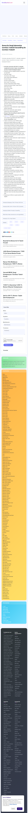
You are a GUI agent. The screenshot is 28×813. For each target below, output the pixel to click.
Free (3, 455)
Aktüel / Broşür (18, 704)
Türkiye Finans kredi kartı (8, 576)
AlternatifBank (18, 642)
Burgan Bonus (6, 422)
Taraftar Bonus (6, 556)
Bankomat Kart (6, 405)
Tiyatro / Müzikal (18, 764)
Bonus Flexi (5, 413)
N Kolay (16, 669)
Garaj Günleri (17, 721)
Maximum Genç (6, 495)
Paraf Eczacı (5, 521)
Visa (16, 690)
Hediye (16, 723)
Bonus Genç (5, 415)
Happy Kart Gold (6, 462)
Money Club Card (6, 617)
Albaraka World (6, 380)
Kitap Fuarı (17, 733)
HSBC (16, 659)
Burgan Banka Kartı (7, 421)
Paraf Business (6, 520)
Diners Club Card (6, 438)
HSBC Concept (6, 469)
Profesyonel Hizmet (8, 780)
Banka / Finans (7, 716)
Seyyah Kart (5, 548)
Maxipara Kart (5, 499)
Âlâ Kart (4, 379)
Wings (4, 587)
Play (3, 534)
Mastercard (17, 667)
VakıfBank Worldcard (7, 585)
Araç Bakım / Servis (8, 708)
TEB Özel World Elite (7, 563)
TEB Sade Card (6, 567)
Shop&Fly (5, 549)
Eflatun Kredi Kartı (6, 444)
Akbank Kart (5, 377)
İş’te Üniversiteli (6, 484)
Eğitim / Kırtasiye (7, 729)
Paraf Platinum (6, 526)
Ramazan (17, 748)
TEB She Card (5, 568)
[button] (4, 232)
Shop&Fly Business (7, 551)
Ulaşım (5, 794)
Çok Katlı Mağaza (7, 721)
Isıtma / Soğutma (7, 745)
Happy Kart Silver (6, 465)
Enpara (16, 649)
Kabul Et (19, 808)
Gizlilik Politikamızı (13, 804)
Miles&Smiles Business (7, 506)
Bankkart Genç (6, 404)
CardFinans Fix (6, 426)
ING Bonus (5, 477)
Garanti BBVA (17, 653)
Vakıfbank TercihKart (7, 584)
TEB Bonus (5, 559)
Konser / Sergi (18, 735)
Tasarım (5, 790)
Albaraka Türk (18, 640)
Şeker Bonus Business (7, 554)
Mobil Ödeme (17, 739)
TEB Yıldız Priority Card (7, 571)
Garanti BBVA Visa (6, 457)
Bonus (9, 36)
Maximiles (5, 487)
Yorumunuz (5, 328)
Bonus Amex (5, 407)
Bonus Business (6, 408)
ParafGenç (5, 527)
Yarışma (16, 767)
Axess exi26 (5, 391)
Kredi (16, 737)
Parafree (4, 532)
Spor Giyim (6, 786)
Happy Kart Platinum (7, 463)
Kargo (5, 752)
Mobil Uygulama (7, 767)
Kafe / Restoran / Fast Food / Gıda (8, 750)
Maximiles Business (7, 488)
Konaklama (6, 754)
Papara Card (5, 516)
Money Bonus (5, 507)
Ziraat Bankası (18, 693)
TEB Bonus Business (7, 560)
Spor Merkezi (6, 788)
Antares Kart (5, 607)
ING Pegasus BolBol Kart (8, 480)
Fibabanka (17, 651)
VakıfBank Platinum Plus (8, 582)
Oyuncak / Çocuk (7, 778)
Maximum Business (6, 491)
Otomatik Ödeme (18, 742)
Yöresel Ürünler (18, 771)
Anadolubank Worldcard (8, 388)
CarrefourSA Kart (6, 612)
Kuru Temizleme (7, 762)
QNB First (5, 540)
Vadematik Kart (6, 579)
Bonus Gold (5, 416)
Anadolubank (17, 644)
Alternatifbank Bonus (7, 382)
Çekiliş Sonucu (18, 716)
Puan (16, 746)
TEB (15, 678)
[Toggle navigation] (24, 2)
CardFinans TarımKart (7, 429)
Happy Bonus (5, 458)
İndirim (16, 727)
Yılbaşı (16, 769)
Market (5, 765)
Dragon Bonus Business (8, 441)
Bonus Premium (6, 419)
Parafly (4, 529)
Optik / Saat (6, 774)
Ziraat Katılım (17, 695)
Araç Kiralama (6, 710)
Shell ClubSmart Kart (7, 621)
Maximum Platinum (6, 498)
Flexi (3, 454)
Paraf (13, 36)
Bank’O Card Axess (7, 397)
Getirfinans (17, 655)
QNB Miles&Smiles (6, 542)
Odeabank (17, 671)
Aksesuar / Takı (7, 706)
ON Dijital (17, 673)
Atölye (16, 710)
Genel (5, 740)
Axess (16, 36)
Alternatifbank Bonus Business (9, 383)
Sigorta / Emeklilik (7, 784)
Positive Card (5, 620)
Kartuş (4, 614)
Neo (3, 510)
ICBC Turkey (17, 661)
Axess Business (6, 390)
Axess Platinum (6, 396)
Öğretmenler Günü (18, 744)
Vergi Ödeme (17, 765)
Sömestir (16, 756)
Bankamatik (5, 399)
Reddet (13, 808)
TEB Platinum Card (6, 565)
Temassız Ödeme (18, 762)
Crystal (4, 432)
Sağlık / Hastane (7, 782)
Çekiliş (16, 714)
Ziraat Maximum (6, 598)
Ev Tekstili (6, 738)
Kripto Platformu (7, 760)
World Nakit (5, 595)
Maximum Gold (6, 496)
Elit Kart (4, 446)
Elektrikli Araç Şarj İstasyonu (7, 731)
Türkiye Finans (18, 682)
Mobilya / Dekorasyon (8, 769)
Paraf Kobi (5, 524)
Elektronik (6, 734)
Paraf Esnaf (5, 523)
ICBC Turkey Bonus (7, 474)
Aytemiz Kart (5, 609)
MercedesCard (6, 501)
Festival (16, 719)
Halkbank (17, 657)
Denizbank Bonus (6, 433)
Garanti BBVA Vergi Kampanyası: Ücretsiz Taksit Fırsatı (13, 274)
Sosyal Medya (18, 752)
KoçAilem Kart (5, 485)
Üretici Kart (5, 578)
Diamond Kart (5, 437)
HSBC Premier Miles (7, 473)
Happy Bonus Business (7, 460)
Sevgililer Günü (18, 750)
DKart (4, 440)
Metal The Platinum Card (8, 502)
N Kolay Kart (5, 509)
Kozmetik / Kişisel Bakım (7, 757)
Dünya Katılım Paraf (7, 443)
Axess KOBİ (5, 394)
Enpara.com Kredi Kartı (7, 449)
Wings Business (6, 590)
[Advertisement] (14, 20)
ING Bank (17, 663)
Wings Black (5, 589)
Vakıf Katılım (17, 686)
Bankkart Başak (6, 402)
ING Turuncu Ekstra (7, 482)
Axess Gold (5, 393)
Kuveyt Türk (17, 665)
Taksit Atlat (17, 760)
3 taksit (11, 224)
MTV (16, 741)
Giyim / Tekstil (6, 741)
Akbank (16, 636)
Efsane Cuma (17, 718)
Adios (4, 374)
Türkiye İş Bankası (18, 684)
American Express (6, 385)
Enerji (5, 736)
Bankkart (21, 36)
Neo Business (5, 512)
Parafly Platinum (6, 531)
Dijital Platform (7, 723)
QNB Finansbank (18, 674)
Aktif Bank (17, 638)
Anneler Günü (17, 706)
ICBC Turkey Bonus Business (9, 476)
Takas (16, 758)
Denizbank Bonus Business (8, 435)
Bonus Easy (5, 411)
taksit (11, 221)
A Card (4, 606)
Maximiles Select (6, 490)
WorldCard (4, 36)
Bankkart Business (6, 400)
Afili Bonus (5, 375)
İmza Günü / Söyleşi (19, 725)
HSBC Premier (5, 471)
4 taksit (22, 221)
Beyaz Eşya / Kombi (8, 718)
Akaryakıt (5, 704)
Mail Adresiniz (6, 322)
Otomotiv (5, 776)
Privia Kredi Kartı (6, 538)
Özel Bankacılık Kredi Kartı (8, 515)
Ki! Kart (4, 615)
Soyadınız (5, 316)
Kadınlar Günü (18, 729)
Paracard (4, 518)
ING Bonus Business (7, 479)
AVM (5, 712)
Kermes (16, 731)
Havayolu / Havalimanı (8, 743)
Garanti (16, 221)
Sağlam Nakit (5, 545)
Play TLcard (5, 537)
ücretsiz (17, 224)
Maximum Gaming (6, 493)
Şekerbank (17, 676)
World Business (6, 593)
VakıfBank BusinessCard (8, 581)
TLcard (4, 573)
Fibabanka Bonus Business (8, 452)
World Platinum (6, 596)
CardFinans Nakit (6, 427)
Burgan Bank (17, 646)
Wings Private (5, 592)
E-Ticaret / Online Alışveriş (7, 726)
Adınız (4, 310)
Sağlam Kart (5, 543)
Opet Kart (5, 618)
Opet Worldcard (6, 513)
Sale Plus (4, 546)
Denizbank (17, 648)
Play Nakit (5, 535)
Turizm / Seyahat (7, 792)
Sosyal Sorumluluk (19, 754)
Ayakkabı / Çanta (7, 714)
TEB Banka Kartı (6, 557)
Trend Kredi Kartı (6, 574)
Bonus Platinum (6, 418)
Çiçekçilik (6, 719)
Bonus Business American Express (10, 410)
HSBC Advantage (6, 468)
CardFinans (5, 424)
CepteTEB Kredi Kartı (7, 430)
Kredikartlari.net (7, 2)
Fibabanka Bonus (6, 451)
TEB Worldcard (6, 570)
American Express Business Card (9, 386)
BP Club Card (5, 610)
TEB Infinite (5, 562)
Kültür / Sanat (6, 763)
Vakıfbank (17, 688)
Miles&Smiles (5, 504)
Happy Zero (5, 466)
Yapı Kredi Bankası (18, 692)
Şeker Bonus (5, 553)
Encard (4, 448)
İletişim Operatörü (7, 747)
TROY (16, 680)
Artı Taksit (17, 708)
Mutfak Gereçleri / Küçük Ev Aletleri (7, 772)
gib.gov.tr (8, 116)
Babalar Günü (17, 712)
